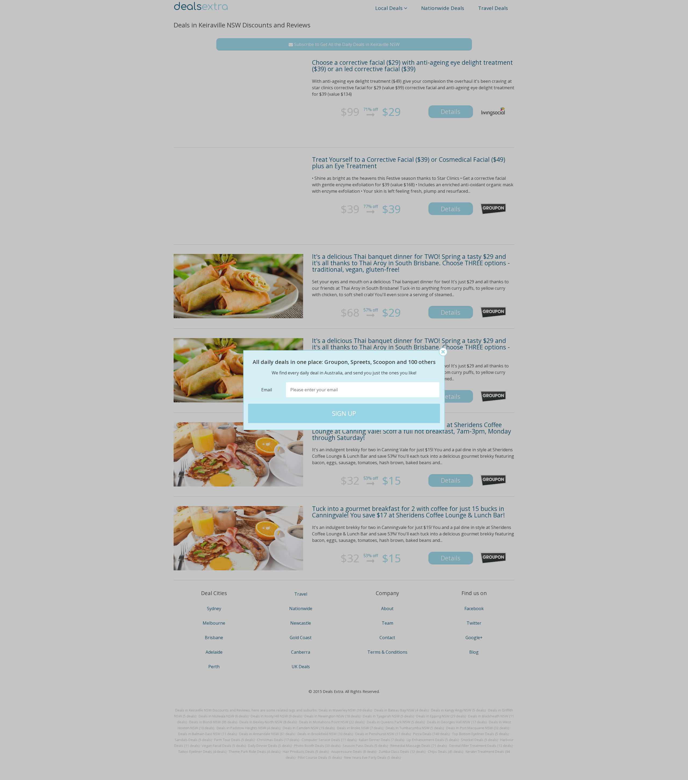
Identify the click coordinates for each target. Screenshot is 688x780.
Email (266, 390)
